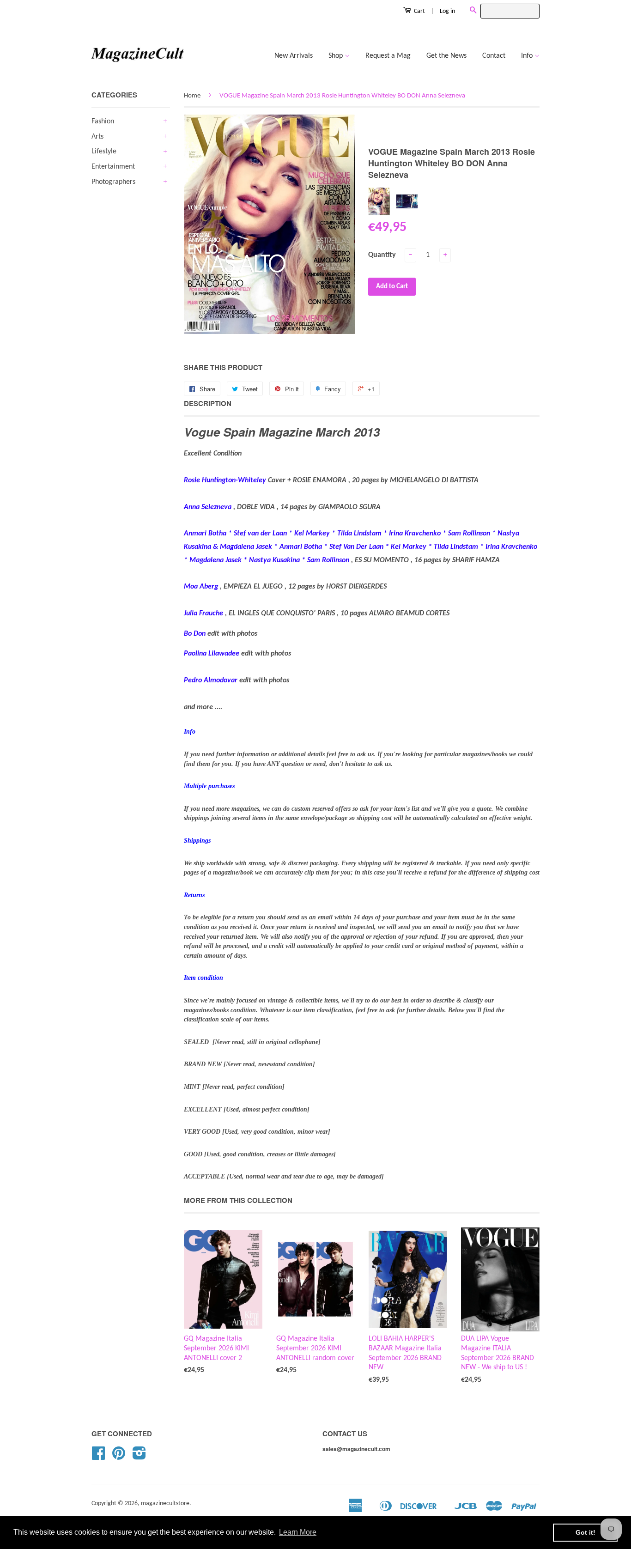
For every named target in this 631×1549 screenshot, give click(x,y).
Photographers (113, 182)
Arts (97, 136)
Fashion (102, 121)
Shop (336, 56)
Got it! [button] (585, 1532)
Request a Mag (388, 56)
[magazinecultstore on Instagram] (139, 1457)
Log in (447, 11)
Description (207, 403)
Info (527, 56)
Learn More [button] (297, 1532)
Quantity (382, 255)
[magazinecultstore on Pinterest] (119, 1457)
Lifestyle (103, 151)
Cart (419, 11)
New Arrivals (293, 56)
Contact (493, 56)
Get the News (446, 56)
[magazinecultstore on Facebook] (98, 1457)
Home (192, 95)
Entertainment (113, 166)
